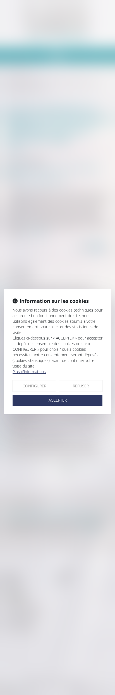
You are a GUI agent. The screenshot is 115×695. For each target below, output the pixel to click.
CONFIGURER (34, 386)
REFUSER (81, 386)
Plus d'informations (29, 371)
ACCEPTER (58, 400)
